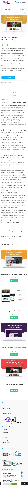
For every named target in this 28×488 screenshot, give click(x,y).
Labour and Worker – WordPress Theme (14, 274)
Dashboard (4, 437)
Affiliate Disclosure (6, 413)
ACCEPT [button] (14, 483)
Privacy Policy (5, 406)
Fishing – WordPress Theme (14, 311)
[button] (25, 13)
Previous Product (7, 9)
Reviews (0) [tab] (13, 95)
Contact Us (4, 445)
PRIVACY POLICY (7, 483)
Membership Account (7, 440)
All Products (5, 429)
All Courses (4, 434)
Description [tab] (14, 92)
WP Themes (8, 82)
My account (5, 432)
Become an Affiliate (6, 442)
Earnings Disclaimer (6, 411)
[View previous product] (2, 9)
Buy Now (8, 77)
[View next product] (26, 9)
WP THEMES (6, 84)
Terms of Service (6, 408)
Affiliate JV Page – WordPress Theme (14, 347)
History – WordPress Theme (14, 384)
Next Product (21, 9)
